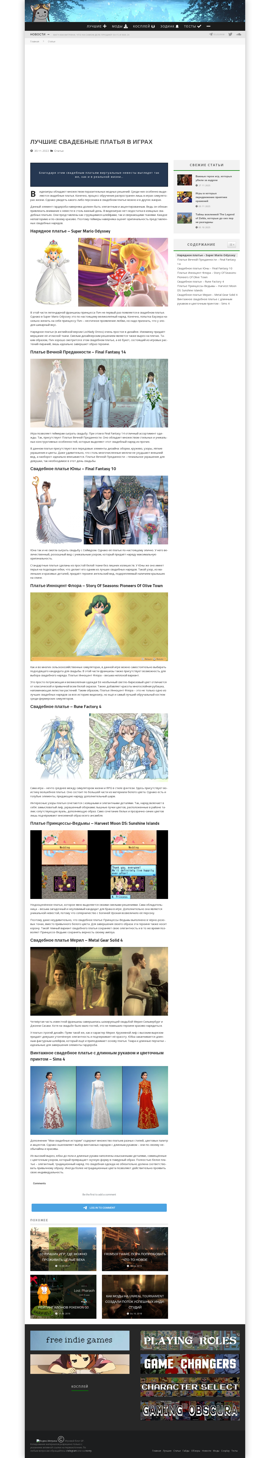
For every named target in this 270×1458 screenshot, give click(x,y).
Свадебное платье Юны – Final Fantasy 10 (204, 268)
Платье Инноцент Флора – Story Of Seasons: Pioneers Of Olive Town (206, 275)
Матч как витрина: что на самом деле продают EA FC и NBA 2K (91, 34)
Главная (34, 41)
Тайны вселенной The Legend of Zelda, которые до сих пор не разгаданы (215, 218)
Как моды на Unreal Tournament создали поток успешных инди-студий (135, 1302)
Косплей (142, 26)
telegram (72, 1450)
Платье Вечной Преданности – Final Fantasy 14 (206, 262)
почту (88, 1450)
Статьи (59, 151)
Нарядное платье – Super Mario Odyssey (206, 255)
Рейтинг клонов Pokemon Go (63, 1307)
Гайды (186, 1450)
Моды (118, 26)
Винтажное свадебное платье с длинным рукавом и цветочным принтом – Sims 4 (204, 301)
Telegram (219, 34)
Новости (38, 34)
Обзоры (195, 1450)
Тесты (190, 26)
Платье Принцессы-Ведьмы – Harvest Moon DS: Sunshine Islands (206, 288)
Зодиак (168, 26)
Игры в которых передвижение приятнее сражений (211, 197)
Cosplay (225, 1450)
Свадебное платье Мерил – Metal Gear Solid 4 (207, 294)
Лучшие (95, 26)
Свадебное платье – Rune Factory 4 (200, 281)
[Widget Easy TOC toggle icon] (231, 245)
